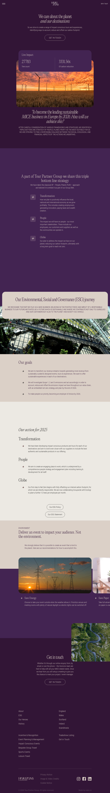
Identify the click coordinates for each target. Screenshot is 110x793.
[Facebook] (84, 779)
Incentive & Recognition (28, 735)
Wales (61, 715)
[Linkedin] (90, 779)
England (62, 711)
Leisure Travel (24, 756)
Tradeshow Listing (66, 735)
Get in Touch (64, 739)
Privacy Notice (46, 775)
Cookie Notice (46, 783)
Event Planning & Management (31, 739)
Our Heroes (23, 720)
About (21, 711)
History (21, 724)
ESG (20, 715)
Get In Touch (104, 3)
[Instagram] (78, 779)
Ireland (62, 724)
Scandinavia (64, 728)
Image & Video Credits (49, 779)
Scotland (62, 720)
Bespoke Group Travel (27, 748)
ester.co (89, 790)
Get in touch (55, 37)
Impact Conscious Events (29, 744)
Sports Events (24, 752)
